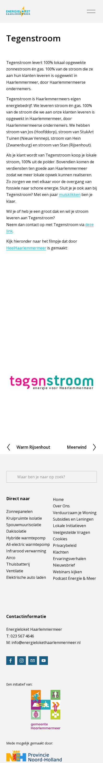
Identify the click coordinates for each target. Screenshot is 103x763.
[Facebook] (10, 660)
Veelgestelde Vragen (71, 532)
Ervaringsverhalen (69, 558)
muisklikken (69, 194)
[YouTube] (43, 660)
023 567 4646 (22, 636)
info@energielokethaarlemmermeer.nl (45, 642)
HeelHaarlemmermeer (26, 248)
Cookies (60, 539)
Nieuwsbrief (64, 565)
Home (58, 499)
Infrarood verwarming (26, 551)
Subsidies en (64, 519)
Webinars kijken (67, 571)
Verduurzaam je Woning (75, 512)
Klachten (61, 552)
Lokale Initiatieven (69, 525)
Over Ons (61, 506)
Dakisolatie (16, 531)
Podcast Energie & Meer (74, 578)
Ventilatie (14, 571)
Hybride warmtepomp (26, 538)
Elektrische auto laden (26, 577)
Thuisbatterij (18, 564)
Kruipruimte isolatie (24, 518)
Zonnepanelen (19, 511)
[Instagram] (21, 660)
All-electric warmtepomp (28, 544)
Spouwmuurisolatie (23, 524)
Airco (10, 557)
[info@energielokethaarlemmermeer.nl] (32, 660)
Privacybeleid (64, 545)
